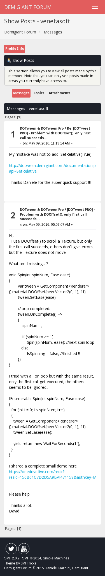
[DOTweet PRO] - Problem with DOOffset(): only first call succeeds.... (57, 214)
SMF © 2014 (31, 558)
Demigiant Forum (28, 7)
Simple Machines (56, 558)
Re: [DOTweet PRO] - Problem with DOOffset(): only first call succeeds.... (55, 133)
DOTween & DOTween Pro (42, 128)
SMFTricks (28, 563)
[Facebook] (11, 550)
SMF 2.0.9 (12, 558)
